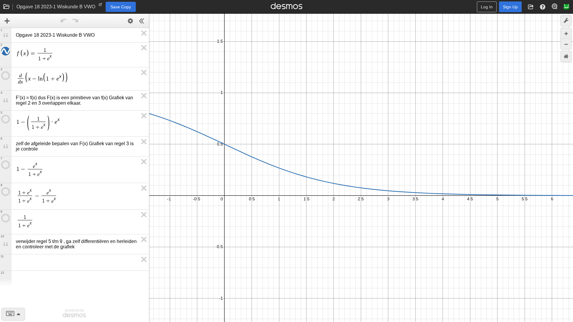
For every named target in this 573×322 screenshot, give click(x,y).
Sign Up (510, 6)
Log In (487, 6)
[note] (100, 6)
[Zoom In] (566, 33)
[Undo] (64, 21)
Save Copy (120, 6)
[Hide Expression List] (142, 21)
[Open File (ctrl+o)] (7, 7)
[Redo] (75, 21)
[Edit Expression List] (130, 21)
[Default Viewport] (566, 56)
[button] (531, 7)
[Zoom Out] (566, 44)
